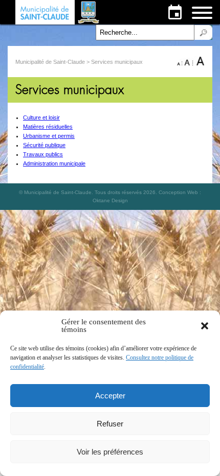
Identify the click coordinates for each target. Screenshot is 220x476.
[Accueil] (58, 12)
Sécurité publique (44, 145)
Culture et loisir (41, 117)
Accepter (110, 395)
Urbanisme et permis (49, 136)
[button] (205, 326)
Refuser (110, 423)
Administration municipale (54, 163)
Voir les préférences (110, 451)
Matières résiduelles (48, 127)
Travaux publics (43, 154)
